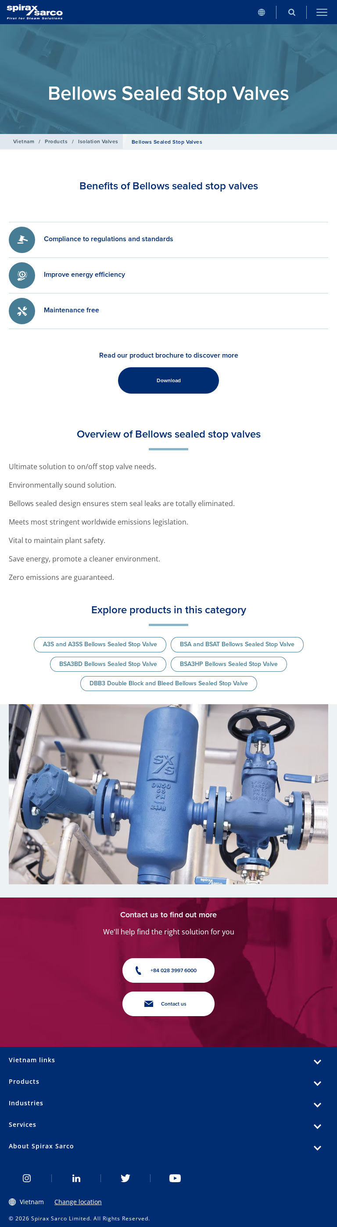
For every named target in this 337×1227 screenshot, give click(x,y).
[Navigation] (322, 12)
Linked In (76, 1178)
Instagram (27, 1178)
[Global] (261, 12)
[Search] (292, 12)
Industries (26, 1103)
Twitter (126, 1178)
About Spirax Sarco (41, 1146)
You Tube (175, 1178)
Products (56, 141)
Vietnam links (32, 1060)
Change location (78, 1202)
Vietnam (23, 141)
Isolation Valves (98, 141)
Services (22, 1124)
